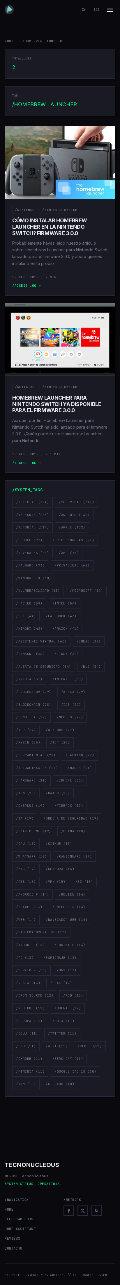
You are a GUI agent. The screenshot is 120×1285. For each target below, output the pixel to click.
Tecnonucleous (32, 1164)
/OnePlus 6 (68, 907)
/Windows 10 (33, 578)
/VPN (56, 882)
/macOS (80, 768)
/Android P (32, 894)
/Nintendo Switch (59, 210)
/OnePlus (30, 806)
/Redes (89, 1046)
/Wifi (57, 1046)
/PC (24, 958)
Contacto (13, 1248)
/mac (26, 869)
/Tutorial (32, 527)
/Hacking (80, 755)
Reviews (12, 1238)
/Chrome (29, 1059)
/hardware (31, 780)
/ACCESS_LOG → (26, 286)
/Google (29, 540)
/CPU (26, 1046)
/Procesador (33, 692)
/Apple (72, 527)
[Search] (84, 10)
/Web (26, 920)
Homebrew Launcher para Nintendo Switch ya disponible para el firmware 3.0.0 (56, 404)
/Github (59, 844)
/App (26, 730)
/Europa (29, 1021)
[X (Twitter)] (82, 1210)
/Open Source (34, 995)
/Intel (64, 603)
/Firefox (68, 806)
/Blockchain (33, 705)
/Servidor (31, 970)
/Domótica (31, 717)
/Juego (89, 641)
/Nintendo (25, 210)
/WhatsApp (31, 856)
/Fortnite (69, 945)
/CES (26, 882)
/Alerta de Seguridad (43, 667)
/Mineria (30, 1071)
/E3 (84, 882)
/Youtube (30, 1008)
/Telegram (32, 515)
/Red (73, 995)
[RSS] (96, 1210)
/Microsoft (86, 591)
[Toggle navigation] (110, 10)
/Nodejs (70, 717)
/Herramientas (36, 755)
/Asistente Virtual (41, 641)
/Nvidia (29, 679)
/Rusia (28, 983)
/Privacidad (72, 565)
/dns (67, 970)
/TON (26, 793)
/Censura (60, 869)
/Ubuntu (67, 1008)
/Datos (58, 793)
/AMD (69, 553)
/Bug (91, 667)
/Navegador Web (66, 920)
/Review (72, 894)
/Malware (30, 565)
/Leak (61, 983)
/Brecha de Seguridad (70, 818)
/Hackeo (29, 603)
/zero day (67, 1059)
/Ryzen (28, 742)
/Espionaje (59, 958)
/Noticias (25, 387)
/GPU (26, 844)
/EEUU (27, 1033)
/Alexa (73, 692)
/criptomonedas (73, 540)
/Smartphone (33, 831)
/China (73, 831)
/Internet (67, 679)
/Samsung (30, 654)
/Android (74, 515)
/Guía (63, 1021)
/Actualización (37, 768)
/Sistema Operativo (41, 932)
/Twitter (62, 1033)
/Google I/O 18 (75, 1071)
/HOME (10, 41)
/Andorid (30, 945)
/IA (24, 818)
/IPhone (70, 780)
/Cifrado (60, 1084)
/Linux (66, 654)
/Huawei (29, 907)
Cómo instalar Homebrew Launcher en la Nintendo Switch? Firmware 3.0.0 (49, 226)
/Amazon (65, 629)
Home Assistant (20, 1229)
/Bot (26, 616)
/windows (60, 730)
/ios (71, 705)
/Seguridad (76, 502)
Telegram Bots (19, 1219)
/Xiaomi (29, 629)
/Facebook (61, 616)
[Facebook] (68, 1210)
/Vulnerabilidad (38, 591)
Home (9, 1209)
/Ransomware (74, 856)
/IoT (60, 742)
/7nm (26, 1084)
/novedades (32, 553)
